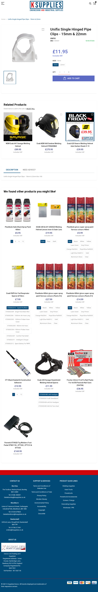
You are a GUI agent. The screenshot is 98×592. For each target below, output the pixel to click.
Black (76, 241)
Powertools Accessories (68, 497)
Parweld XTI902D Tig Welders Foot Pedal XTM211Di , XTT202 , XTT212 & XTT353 (18, 445)
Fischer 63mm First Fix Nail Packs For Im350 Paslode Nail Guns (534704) (80, 382)
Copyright (41, 510)
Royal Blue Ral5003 (86, 249)
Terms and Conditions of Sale (42, 492)
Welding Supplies (69, 486)
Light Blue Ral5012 (77, 253)
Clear (86, 257)
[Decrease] (59, 72)
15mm (55, 65)
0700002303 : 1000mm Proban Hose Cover (17, 321)
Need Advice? (29, 170)
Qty (54, 72)
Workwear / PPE (68, 508)
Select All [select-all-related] (30, 109)
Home (3, 19)
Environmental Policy (42, 503)
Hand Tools (69, 489)
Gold (87, 253)
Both (54, 241)
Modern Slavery (41, 499)
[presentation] (8, 134)
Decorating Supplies (69, 504)
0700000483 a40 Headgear (49, 394)
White (82, 241)
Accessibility (41, 506)
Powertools (69, 493)
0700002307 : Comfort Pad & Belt (18, 336)
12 (23, 241)
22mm (62, 65)
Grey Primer (85, 245)
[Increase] (68, 72)
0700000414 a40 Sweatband (48, 398)
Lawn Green (75, 245)
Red (70, 241)
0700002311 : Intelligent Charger (17, 340)
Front (43, 241)
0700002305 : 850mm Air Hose (17, 326)
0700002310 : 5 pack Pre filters (17, 308)
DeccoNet (41, 514)
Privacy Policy (41, 495)
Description (12, 170)
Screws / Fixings (68, 500)
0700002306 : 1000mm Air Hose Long (17, 315)
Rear (48, 241)
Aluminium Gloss (76, 257)
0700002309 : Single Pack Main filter (18, 312)
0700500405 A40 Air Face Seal (48, 406)
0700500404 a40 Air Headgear (49, 402)
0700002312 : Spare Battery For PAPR (17, 343)
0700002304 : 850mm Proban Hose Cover (17, 331)
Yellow (89, 241)
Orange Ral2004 (72, 249)
